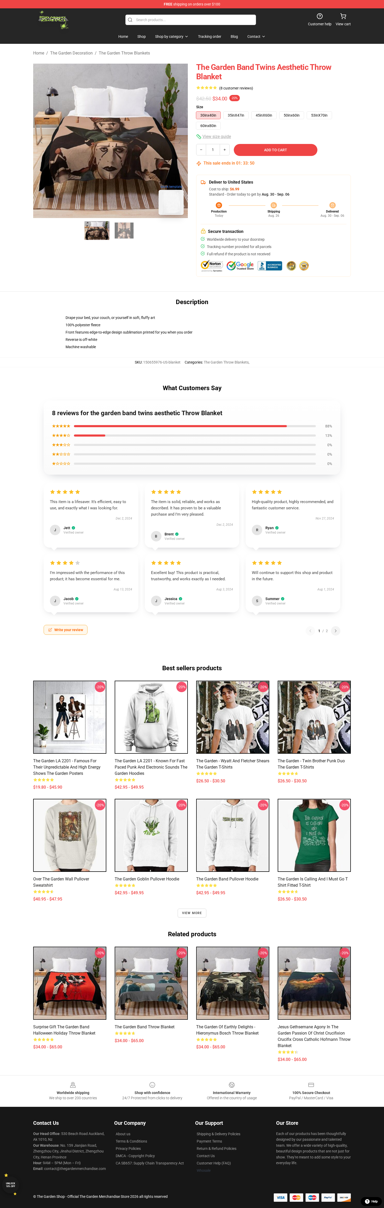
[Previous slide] (41, 140)
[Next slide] (179, 140)
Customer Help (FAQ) (214, 1163)
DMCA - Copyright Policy (135, 1156)
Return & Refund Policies (216, 1148)
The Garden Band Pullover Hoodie (227, 879)
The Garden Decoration (71, 53)
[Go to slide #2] (124, 230)
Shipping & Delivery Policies (218, 1134)
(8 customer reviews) (236, 88)
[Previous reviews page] (310, 631)
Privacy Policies (128, 1148)
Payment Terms (209, 1141)
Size (199, 107)
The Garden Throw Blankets (124, 53)
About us (123, 1134)
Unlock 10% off (10, 1185)
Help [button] (374, 1201)
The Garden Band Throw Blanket (144, 1026)
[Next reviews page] (335, 631)
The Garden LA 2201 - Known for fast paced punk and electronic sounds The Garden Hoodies (151, 767)
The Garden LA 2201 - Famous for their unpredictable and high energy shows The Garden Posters (67, 767)
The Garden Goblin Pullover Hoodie (147, 879)
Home (38, 53)
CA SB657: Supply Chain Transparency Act (150, 1163)
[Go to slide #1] (96, 230)
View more (192, 913)
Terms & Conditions (131, 1141)
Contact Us (206, 1156)
